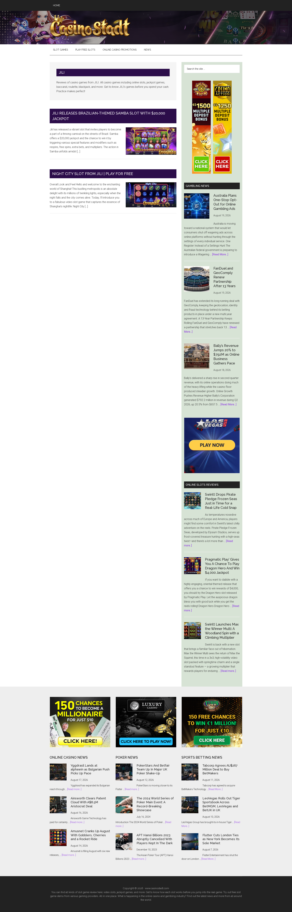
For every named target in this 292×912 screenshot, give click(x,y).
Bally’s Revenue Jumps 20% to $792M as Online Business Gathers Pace (226, 354)
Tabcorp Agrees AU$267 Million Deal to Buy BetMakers (220, 769)
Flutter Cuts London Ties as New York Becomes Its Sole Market (220, 839)
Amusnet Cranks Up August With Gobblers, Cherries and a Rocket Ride (90, 835)
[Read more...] (74, 789)
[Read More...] (220, 254)
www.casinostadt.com (157, 888)
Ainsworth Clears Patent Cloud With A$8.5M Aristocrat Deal (88, 802)
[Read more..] (228, 671)
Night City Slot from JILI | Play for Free (92, 173)
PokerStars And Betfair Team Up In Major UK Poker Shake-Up (153, 769)
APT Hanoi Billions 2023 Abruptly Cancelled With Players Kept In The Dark (155, 839)
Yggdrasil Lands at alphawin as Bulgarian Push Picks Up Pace (90, 769)
